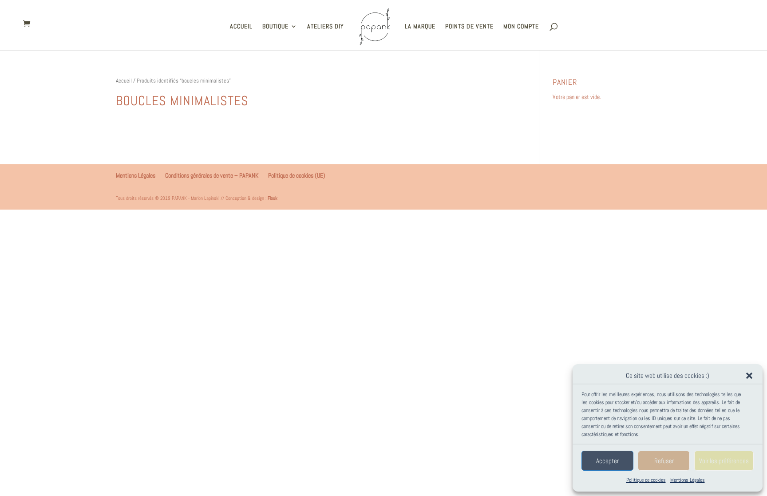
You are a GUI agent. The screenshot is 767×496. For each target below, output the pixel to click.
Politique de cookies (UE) (296, 175)
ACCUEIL (241, 26)
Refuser (664, 460)
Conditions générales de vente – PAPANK (211, 175)
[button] (749, 375)
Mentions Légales (687, 480)
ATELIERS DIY (325, 26)
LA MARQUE (420, 26)
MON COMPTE (521, 26)
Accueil (124, 80)
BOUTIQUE (275, 26)
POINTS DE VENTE (469, 26)
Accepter (607, 460)
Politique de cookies (646, 480)
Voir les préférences (724, 460)
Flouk (272, 198)
